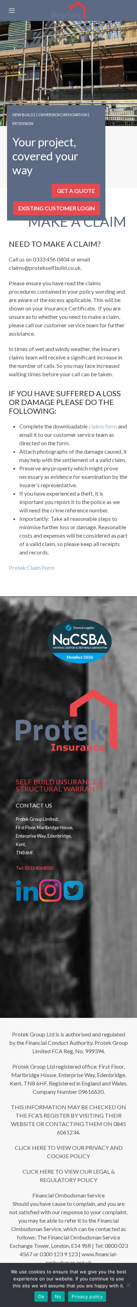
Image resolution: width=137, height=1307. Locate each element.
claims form (103, 426)
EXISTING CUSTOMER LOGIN (56, 208)
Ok (41, 1296)
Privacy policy (87, 1296)
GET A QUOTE (76, 190)
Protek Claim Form (31, 567)
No (58, 1296)
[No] (128, 1284)
